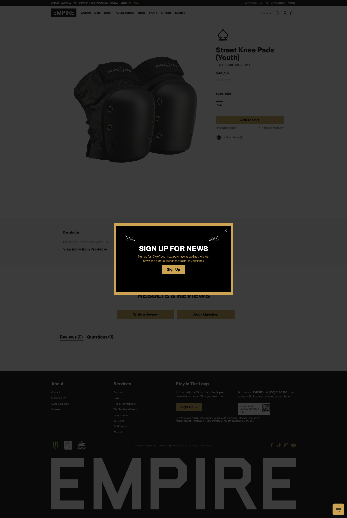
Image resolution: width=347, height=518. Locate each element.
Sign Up (173, 269)
